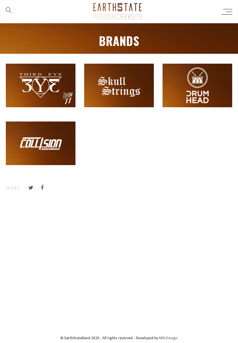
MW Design (168, 337)
